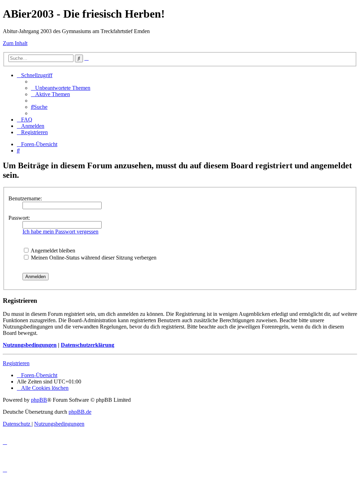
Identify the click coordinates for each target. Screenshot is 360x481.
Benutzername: (25, 198)
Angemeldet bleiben (52, 251)
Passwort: (19, 218)
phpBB (39, 400)
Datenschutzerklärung (87, 345)
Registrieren (16, 363)
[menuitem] (60, 88)
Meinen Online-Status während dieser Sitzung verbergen (93, 258)
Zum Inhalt (15, 43)
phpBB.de (80, 412)
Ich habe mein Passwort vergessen (60, 232)
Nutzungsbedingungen (30, 345)
